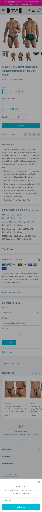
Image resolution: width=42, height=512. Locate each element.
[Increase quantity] (24, 117)
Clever (5, 80)
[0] (38, 10)
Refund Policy (7, 352)
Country (5, 308)
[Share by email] (38, 134)
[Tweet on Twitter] (34, 134)
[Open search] (29, 10)
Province (5, 318)
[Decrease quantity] (12, 117)
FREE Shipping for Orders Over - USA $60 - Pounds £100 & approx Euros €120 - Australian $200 (21, 3)
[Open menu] (3, 10)
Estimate (9, 342)
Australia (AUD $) (8, 475)
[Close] (39, 481)
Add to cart (21, 125)
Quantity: (5, 117)
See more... (36, 373)
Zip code (5, 328)
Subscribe (21, 507)
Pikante (7, 403)
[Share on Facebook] (25, 134)
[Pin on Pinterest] (29, 134)
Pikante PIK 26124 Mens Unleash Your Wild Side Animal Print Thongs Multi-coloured (15, 409)
